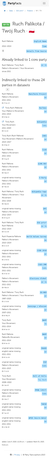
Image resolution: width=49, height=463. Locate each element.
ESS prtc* (20, 11)
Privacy (17, 455)
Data (11, 11)
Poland (30, 11)
